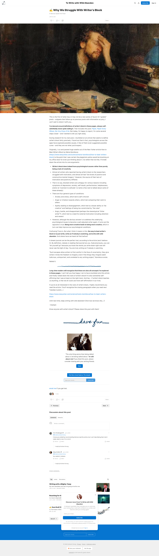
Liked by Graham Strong (60, 434)
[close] (95, 494)
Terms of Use (87, 521)
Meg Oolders (56, 452)
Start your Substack (75, 548)
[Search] (135, 3)
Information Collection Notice (79, 523)
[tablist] (56, 417)
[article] (79, 487)
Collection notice (91, 544)
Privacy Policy (92, 523)
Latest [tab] (55, 479)
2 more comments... (54, 471)
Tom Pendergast (57, 433)
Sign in (154, 3)
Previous (55, 405)
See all (53, 519)
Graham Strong (61, 488)
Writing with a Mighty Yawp (60, 484)
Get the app (87, 548)
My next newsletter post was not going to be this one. (64, 486)
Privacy (79, 544)
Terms (83, 544)
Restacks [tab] (60, 417)
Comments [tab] (53, 417)
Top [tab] (51, 479)
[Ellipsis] (108, 432)
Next (104, 405)
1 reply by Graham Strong (61, 446)
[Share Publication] (138, 3)
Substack (71, 552)
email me (52, 388)
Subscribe (145, 3)
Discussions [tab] (62, 479)
